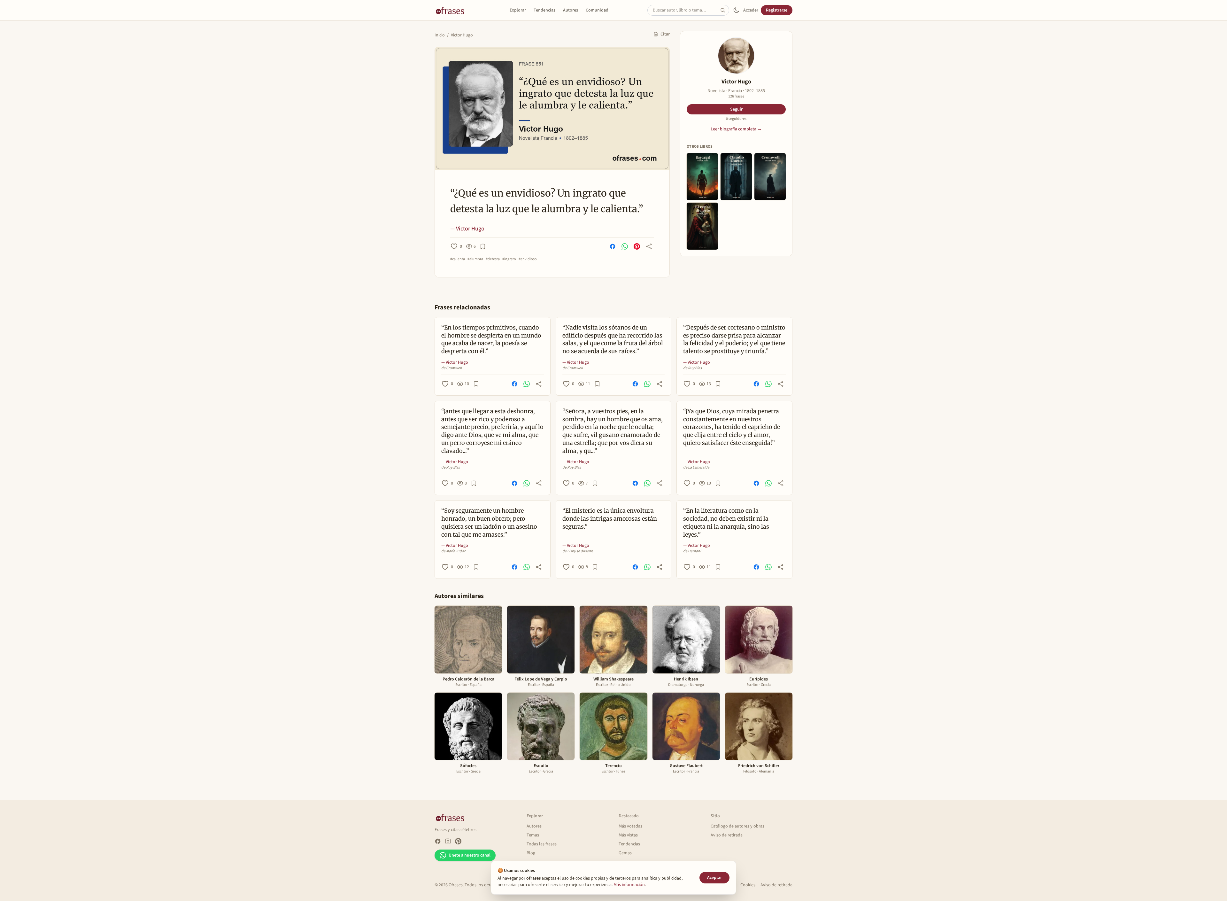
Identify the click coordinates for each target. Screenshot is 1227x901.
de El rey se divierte (577, 551)
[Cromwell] (770, 176)
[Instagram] (448, 841)
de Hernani (692, 551)
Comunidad (597, 10)
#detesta (493, 259)
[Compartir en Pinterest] (637, 246)
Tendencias (544, 10)
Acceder (750, 10)
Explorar (518, 10)
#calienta (457, 259)
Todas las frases (542, 844)
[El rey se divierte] (702, 226)
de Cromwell (451, 368)
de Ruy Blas (692, 368)
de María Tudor (453, 551)
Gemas (625, 853)
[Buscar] (724, 10)
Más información (629, 885)
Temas (533, 835)
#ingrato (509, 259)
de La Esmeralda (696, 467)
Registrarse (776, 10)
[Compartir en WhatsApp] (625, 246)
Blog (531, 853)
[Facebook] (438, 841)
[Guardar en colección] (483, 246)
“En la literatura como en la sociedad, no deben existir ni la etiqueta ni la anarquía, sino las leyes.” (726, 522)
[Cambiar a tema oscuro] (736, 10)
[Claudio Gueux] (736, 176)
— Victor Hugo (467, 229)
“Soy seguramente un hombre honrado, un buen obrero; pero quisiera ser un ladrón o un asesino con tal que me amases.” (489, 522)
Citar (665, 34)
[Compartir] (649, 246)
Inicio (440, 35)
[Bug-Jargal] (702, 176)
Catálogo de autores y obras (737, 826)
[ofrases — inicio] (452, 10)
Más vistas (628, 835)
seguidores (736, 118)
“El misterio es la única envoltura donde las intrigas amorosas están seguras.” (609, 518)
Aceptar (714, 877)
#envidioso (528, 259)
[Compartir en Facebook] (612, 246)
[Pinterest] (458, 841)
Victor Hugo (462, 35)
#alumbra (475, 259)
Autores (570, 10)
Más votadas (630, 826)
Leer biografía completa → (736, 129)
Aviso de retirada (727, 835)
